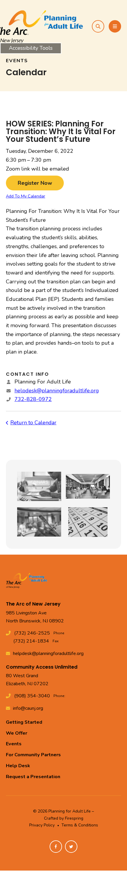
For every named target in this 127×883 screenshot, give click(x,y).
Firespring (74, 818)
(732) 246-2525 (32, 633)
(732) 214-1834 (31, 641)
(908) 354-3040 (32, 696)
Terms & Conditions (79, 825)
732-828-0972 (33, 399)
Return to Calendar (33, 422)
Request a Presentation (33, 776)
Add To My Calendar (25, 196)
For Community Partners (33, 755)
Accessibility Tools (31, 48)
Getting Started (24, 722)
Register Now (35, 183)
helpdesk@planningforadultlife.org (56, 390)
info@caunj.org (28, 708)
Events (14, 744)
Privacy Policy (42, 825)
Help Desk (18, 765)
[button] (98, 26)
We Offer (16, 733)
